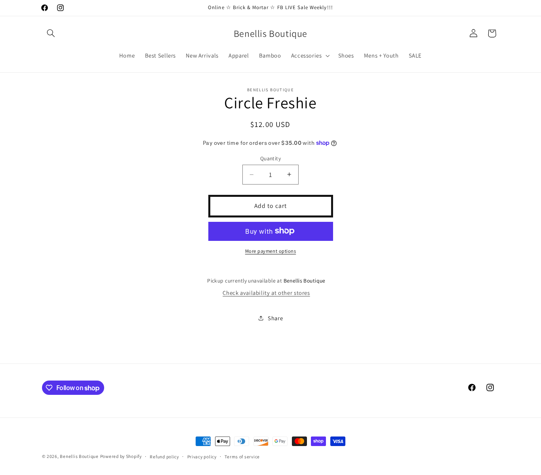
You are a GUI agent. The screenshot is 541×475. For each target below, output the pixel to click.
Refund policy (164, 457)
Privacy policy (202, 457)
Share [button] (275, 318)
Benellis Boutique (79, 456)
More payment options (270, 250)
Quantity (270, 158)
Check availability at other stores (266, 292)
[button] (51, 33)
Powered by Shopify (121, 456)
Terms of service (242, 457)
